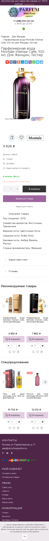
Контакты (6, 516)
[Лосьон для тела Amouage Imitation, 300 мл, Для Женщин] (37, 379)
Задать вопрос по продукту (18, 168)
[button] (12, 137)
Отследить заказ (9, 473)
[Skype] (37, 62)
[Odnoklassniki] (18, 62)
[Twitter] (26, 62)
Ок (24, 536)
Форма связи (7, 502)
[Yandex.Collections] (7, 62)
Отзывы (13, 271)
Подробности (29, 4)
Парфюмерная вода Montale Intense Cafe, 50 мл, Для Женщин (37, 320)
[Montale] (36, 137)
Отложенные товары (10, 477)
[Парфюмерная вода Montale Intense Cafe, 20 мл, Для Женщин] (13, 303)
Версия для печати (24, 206)
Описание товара (19, 213)
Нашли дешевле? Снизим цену (16, 181)
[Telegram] (41, 62)
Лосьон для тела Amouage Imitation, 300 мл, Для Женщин (37, 396)
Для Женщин (18, 36)
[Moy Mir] (22, 62)
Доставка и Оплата (10, 520)
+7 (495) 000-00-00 (23, 21)
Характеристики (18, 259)
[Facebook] (14, 62)
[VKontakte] (11, 62)
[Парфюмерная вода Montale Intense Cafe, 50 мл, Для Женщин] (37, 303)
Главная (5, 36)
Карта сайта (7, 498)
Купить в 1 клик (24, 198)
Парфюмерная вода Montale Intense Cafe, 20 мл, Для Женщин (13, 320)
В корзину (34, 188)
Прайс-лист (7, 487)
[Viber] (30, 62)
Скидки (9, 159)
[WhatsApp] (34, 62)
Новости (5, 491)
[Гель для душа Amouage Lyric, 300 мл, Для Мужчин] (13, 379)
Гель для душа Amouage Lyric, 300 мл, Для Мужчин (13, 396)
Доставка (10, 163)
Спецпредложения (14, 362)
